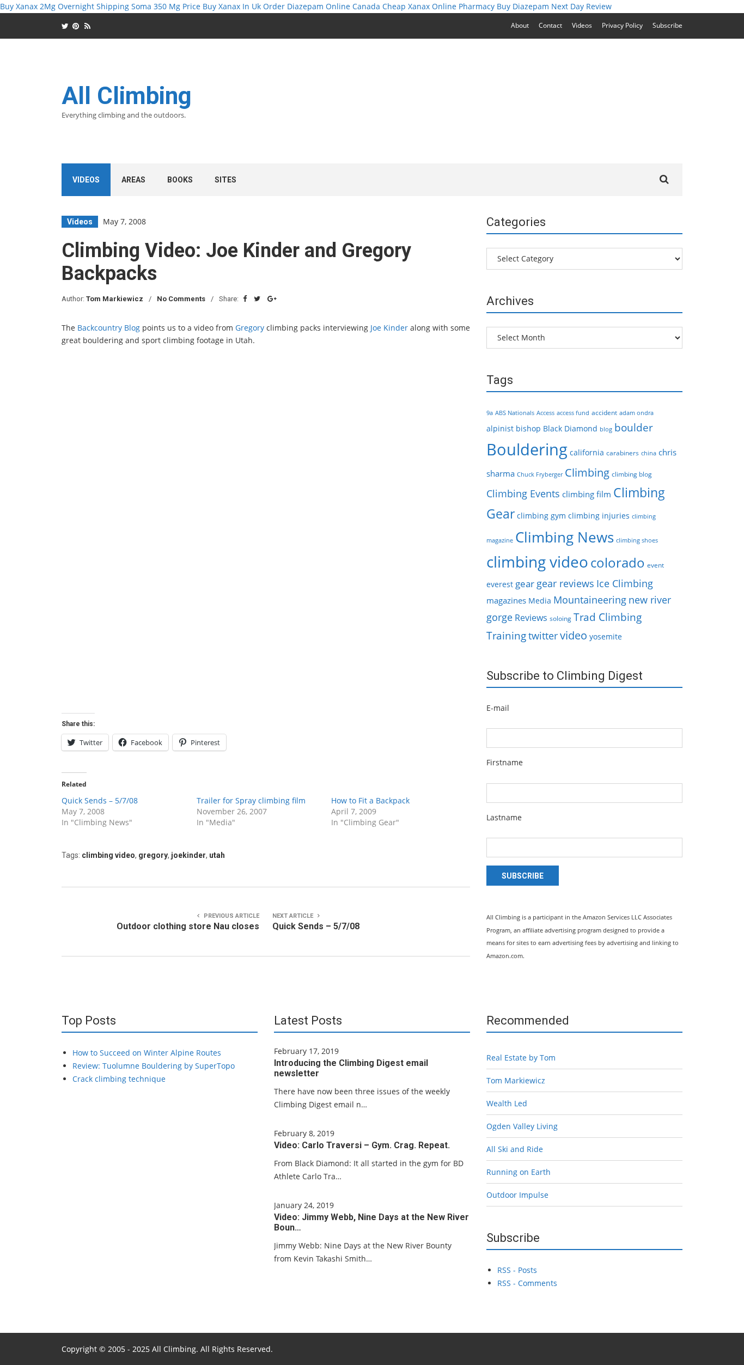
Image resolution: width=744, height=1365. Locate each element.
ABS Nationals (514, 413)
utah (217, 855)
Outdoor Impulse (517, 1195)
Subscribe (667, 25)
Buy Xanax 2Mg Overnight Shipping (64, 6)
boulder (633, 428)
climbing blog (632, 474)
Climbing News (564, 537)
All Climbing (127, 96)
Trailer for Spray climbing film (251, 800)
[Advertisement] (484, 107)
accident (604, 412)
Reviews (531, 618)
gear (524, 583)
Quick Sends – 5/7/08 (100, 800)
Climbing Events (523, 493)
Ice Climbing (624, 583)
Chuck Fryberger (540, 474)
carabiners (622, 453)
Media (539, 600)
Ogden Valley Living (522, 1126)
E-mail (497, 708)
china (648, 453)
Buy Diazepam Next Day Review (554, 6)
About (520, 25)
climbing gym (541, 515)
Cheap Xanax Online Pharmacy (438, 6)
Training (506, 636)
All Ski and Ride (514, 1149)
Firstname (504, 762)
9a (489, 413)
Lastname (504, 817)
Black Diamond (570, 428)
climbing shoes (637, 540)
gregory (153, 855)
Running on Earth (518, 1172)
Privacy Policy (622, 25)
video (573, 635)
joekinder (188, 855)
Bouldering (527, 449)
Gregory (249, 327)
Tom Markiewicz (114, 299)
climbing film (586, 494)
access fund (573, 413)
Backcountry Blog (108, 327)
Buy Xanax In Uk (232, 6)
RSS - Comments (527, 1283)
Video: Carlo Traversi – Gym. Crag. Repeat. (362, 1145)
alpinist (500, 428)
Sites (225, 179)
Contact (550, 25)
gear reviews (565, 583)
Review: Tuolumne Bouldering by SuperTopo (153, 1066)
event (655, 565)
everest (499, 584)
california (587, 452)
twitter (543, 635)
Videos (582, 25)
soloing (560, 618)
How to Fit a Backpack (370, 800)
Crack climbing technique (119, 1079)
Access (545, 413)
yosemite (605, 636)
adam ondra (636, 413)
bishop (528, 428)
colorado (617, 562)
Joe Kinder (389, 327)
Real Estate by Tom (521, 1057)
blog (606, 429)
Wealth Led (506, 1103)
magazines (506, 600)
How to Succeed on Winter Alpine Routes (146, 1052)
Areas (133, 179)
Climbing (587, 472)
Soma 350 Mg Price (165, 6)
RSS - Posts (517, 1270)
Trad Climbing (608, 617)
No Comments (181, 299)
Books (180, 179)
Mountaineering (589, 599)
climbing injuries (599, 515)
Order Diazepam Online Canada (321, 6)
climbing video (108, 855)
